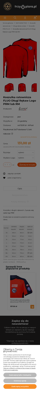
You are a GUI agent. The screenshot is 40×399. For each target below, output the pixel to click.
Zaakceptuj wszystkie (20, 386)
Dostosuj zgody (20, 381)
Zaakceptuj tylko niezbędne (20, 375)
